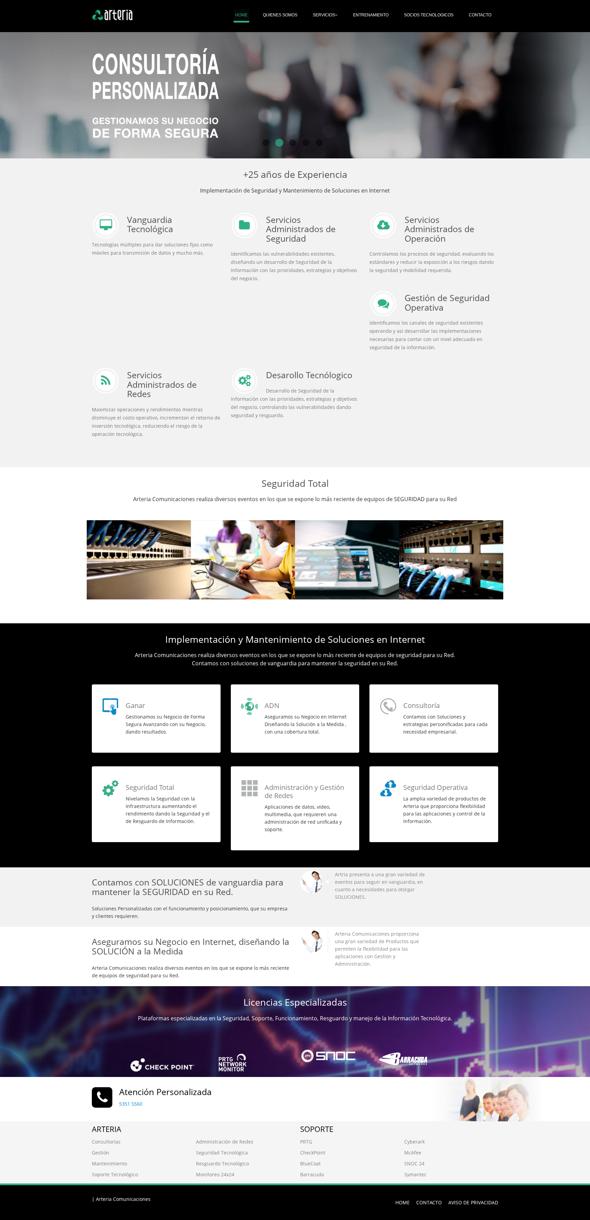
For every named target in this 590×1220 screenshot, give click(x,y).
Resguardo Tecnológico (222, 1163)
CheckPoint (312, 1152)
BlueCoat (310, 1163)
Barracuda (312, 1174)
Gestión (100, 1152)
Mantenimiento (109, 1163)
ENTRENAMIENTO (371, 15)
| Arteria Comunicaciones (121, 1199)
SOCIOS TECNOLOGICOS (428, 15)
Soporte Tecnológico (115, 1174)
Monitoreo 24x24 (215, 1174)
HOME (241, 15)
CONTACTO (480, 15)
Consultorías (106, 1141)
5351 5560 (130, 1104)
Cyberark (414, 1141)
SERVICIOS (324, 15)
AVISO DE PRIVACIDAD (473, 1202)
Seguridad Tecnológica (222, 1152)
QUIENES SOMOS (280, 15)
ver (106, 579)
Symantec (415, 1174)
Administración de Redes (224, 1141)
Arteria (110, 537)
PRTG (306, 1141)
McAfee (412, 1152)
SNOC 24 (414, 1163)
